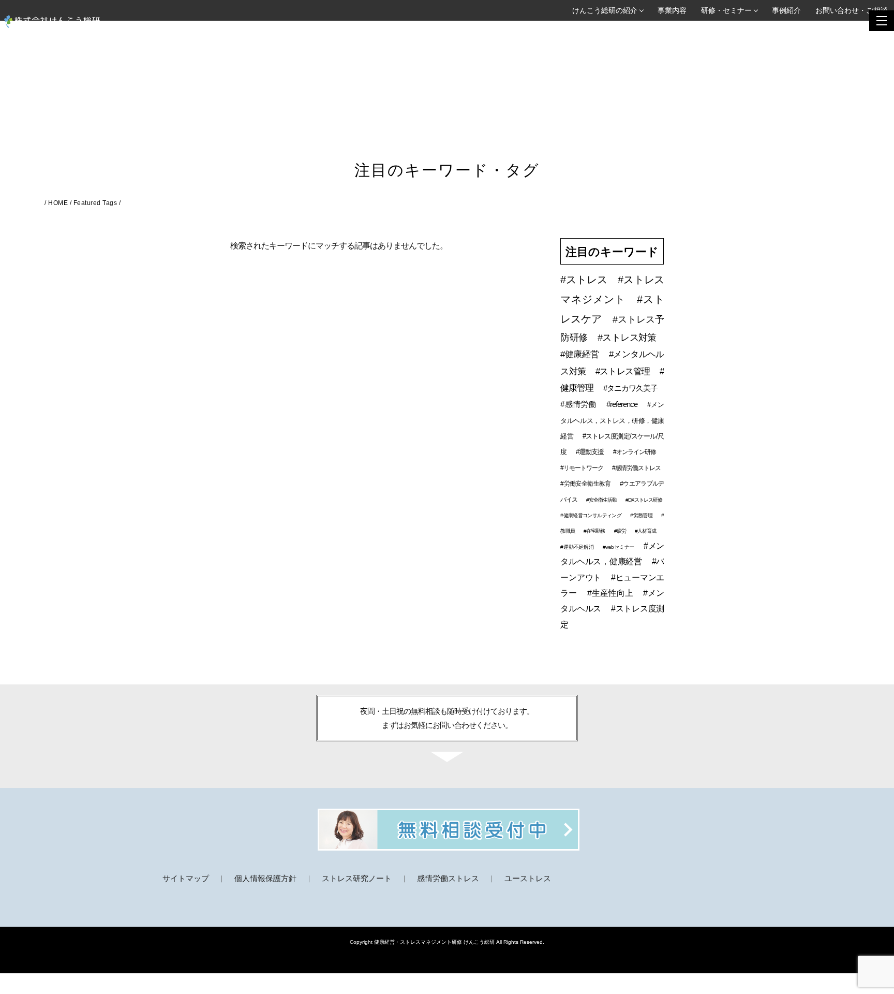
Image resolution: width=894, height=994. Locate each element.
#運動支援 (590, 452)
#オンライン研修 (634, 452)
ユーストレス (527, 878)
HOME (58, 203)
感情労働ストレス (448, 878)
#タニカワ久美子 (630, 388)
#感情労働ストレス (636, 468)
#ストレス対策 (627, 337)
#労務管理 (641, 515)
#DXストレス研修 (643, 500)
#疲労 (620, 531)
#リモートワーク (582, 468)
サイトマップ (185, 878)
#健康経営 (580, 354)
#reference (622, 404)
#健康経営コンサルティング (591, 515)
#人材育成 (645, 531)
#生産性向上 (611, 593)
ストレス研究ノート (357, 878)
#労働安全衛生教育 (586, 483)
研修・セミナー (726, 10)
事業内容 (672, 10)
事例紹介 (786, 10)
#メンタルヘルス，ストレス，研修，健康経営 (612, 420)
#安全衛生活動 (602, 500)
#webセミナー (619, 547)
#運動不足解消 (577, 547)
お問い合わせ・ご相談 (851, 10)
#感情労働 (579, 404)
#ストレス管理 (623, 371)
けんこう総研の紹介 (604, 10)
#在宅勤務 (595, 531)
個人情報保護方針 (265, 878)
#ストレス (585, 279)
